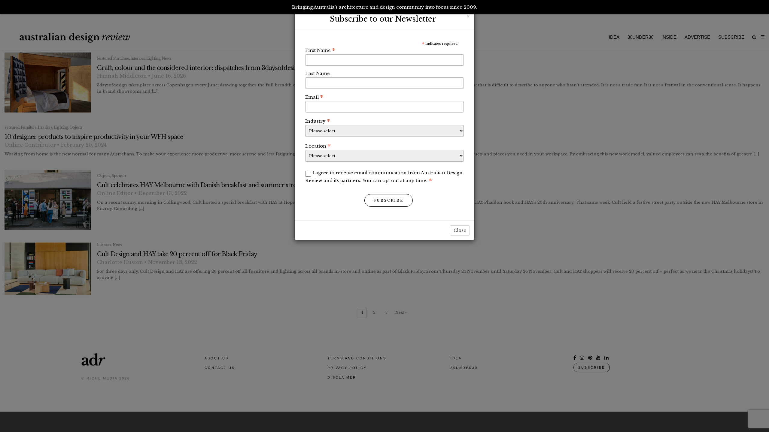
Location (318, 145)
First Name (320, 50)
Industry (317, 121)
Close (460, 230)
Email (314, 97)
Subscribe (388, 200)
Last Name (317, 73)
